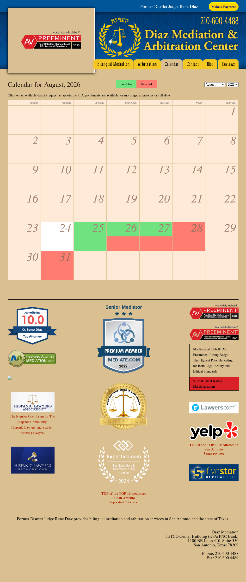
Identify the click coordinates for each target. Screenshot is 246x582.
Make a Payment (223, 6)
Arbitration (147, 64)
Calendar (172, 64)
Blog (210, 64)
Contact (193, 64)
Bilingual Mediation (113, 64)
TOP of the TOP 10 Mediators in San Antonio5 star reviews (213, 449)
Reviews (228, 64)
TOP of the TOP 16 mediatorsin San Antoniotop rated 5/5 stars (123, 498)
